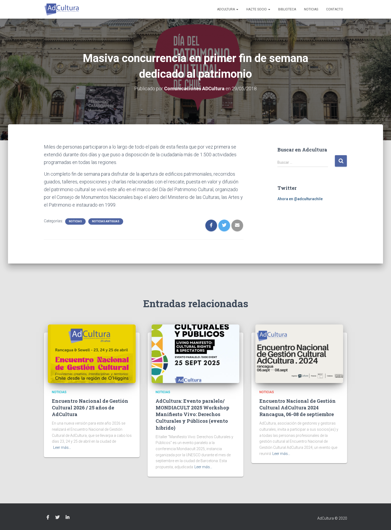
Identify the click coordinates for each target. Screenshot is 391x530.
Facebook (48, 517)
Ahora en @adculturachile (300, 199)
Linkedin (67, 517)
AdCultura (226, 9)
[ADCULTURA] (62, 9)
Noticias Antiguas (105, 221)
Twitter (57, 517)
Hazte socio (257, 9)
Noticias (311, 9)
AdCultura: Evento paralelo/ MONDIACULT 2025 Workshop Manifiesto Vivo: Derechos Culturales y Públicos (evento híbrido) (192, 414)
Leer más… (62, 447)
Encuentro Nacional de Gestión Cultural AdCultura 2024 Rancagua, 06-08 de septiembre (297, 407)
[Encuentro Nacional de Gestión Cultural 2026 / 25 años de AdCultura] (92, 353)
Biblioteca (287, 9)
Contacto (334, 9)
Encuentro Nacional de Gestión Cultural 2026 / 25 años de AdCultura (90, 407)
